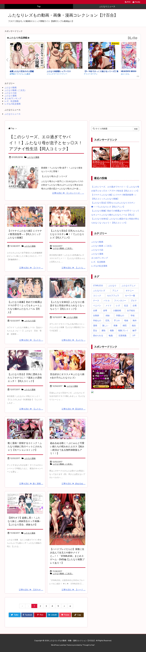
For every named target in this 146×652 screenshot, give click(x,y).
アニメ (115, 290)
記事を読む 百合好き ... (73, 409)
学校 (133, 315)
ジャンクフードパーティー (57, 74)
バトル (107, 300)
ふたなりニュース (13, 114)
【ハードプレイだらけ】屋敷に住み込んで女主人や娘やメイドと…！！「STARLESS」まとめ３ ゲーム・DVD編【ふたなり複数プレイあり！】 (68, 556)
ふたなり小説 (11, 93)
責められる (98, 335)
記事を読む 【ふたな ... (73, 267)
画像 (115, 325)
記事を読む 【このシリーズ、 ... (68, 193)
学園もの (120, 315)
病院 (125, 325)
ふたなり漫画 (11, 95)
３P (133, 335)
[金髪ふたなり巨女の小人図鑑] (27, 56)
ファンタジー (120, 300)
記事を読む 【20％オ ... (31, 589)
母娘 (126, 320)
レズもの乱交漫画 (13, 104)
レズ (118, 305)
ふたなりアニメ (129, 285)
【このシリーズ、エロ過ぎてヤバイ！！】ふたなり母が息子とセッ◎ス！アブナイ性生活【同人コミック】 (45, 142)
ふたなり (112, 285)
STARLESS (98, 285)
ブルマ (134, 300)
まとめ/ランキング (13, 98)
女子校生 (131, 310)
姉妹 (108, 315)
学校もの (97, 320)
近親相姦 (122, 335)
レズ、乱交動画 (12, 101)
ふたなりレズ (99, 290)
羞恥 (104, 330)
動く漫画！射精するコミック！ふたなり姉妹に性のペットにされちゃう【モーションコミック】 (25, 446)
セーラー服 (130, 295)
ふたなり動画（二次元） (16, 90)
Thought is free (88, 645)
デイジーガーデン (91, 74)
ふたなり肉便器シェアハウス (59, 71)
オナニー (130, 290)
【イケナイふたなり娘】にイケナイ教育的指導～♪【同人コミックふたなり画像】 (25, 234)
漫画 (95, 325)
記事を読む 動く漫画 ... (31, 483)
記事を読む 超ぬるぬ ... (73, 483)
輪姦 (111, 335)
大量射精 (117, 310)
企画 (135, 305)
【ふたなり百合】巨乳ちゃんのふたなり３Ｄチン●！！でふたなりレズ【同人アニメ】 (67, 234)
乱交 (126, 305)
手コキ (117, 320)
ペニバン (97, 305)
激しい (105, 325)
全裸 (95, 310)
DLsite (133, 38)
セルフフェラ (113, 295)
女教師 (96, 315)
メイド (108, 305)
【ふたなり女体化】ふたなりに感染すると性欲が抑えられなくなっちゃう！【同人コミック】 (67, 305)
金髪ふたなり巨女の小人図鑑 (22, 71)
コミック (97, 295)
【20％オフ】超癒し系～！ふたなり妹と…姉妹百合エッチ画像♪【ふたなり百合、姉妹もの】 (24, 521)
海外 (135, 320)
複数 (112, 330)
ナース (96, 300)
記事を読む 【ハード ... (73, 589)
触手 (135, 330)
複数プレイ (123, 330)
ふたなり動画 (11, 87)
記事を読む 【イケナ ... (31, 267)
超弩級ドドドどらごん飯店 (20, 74)
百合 (95, 330)
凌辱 (105, 310)
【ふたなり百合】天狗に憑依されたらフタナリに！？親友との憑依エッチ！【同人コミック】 (25, 377)
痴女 (134, 325)
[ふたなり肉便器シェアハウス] (64, 56)
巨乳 (108, 320)
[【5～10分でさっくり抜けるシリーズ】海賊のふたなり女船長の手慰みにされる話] (101, 56)
